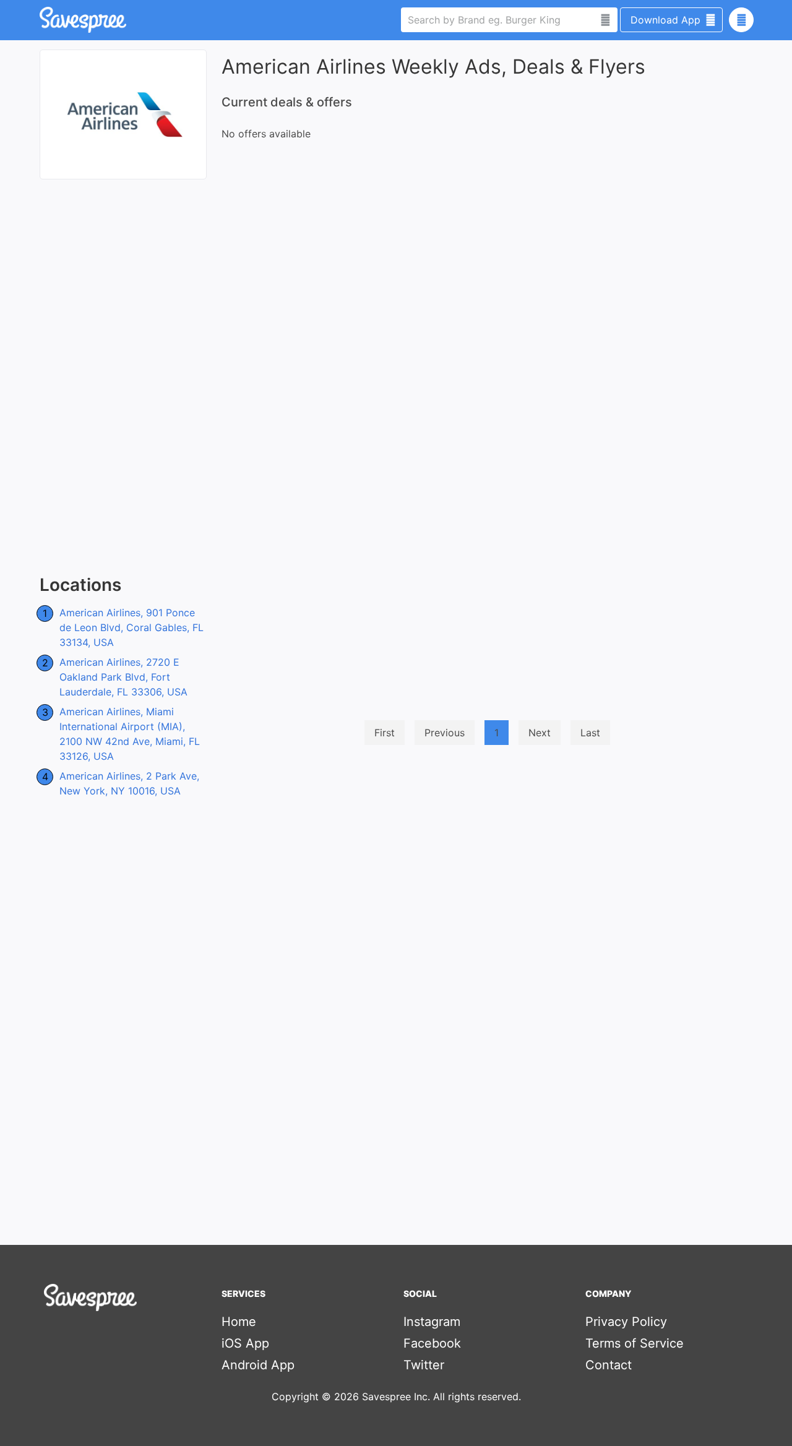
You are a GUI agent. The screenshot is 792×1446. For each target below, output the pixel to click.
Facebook (432, 1343)
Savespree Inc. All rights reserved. (441, 1396)
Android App (258, 1365)
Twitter (423, 1365)
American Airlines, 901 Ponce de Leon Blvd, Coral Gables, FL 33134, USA (131, 627)
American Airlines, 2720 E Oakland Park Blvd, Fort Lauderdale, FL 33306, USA (123, 677)
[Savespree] (40, 20)
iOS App (245, 1343)
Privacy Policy (626, 1321)
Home (239, 1321)
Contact (608, 1365)
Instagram (431, 1321)
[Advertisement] (123, 377)
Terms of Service (634, 1343)
